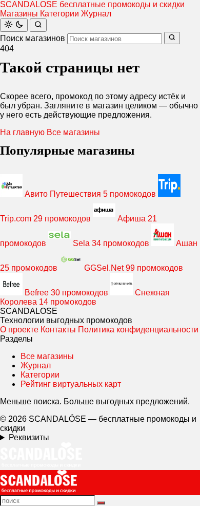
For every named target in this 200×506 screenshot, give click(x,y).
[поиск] (101, 502)
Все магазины (73, 132)
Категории (59, 13)
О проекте (19, 329)
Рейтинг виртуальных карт (71, 384)
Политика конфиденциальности (138, 329)
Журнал (96, 13)
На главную (22, 132)
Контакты (58, 329)
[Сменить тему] (14, 25)
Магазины (19, 13)
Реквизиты (29, 437)
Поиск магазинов (32, 38)
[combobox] (114, 38)
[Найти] (38, 25)
